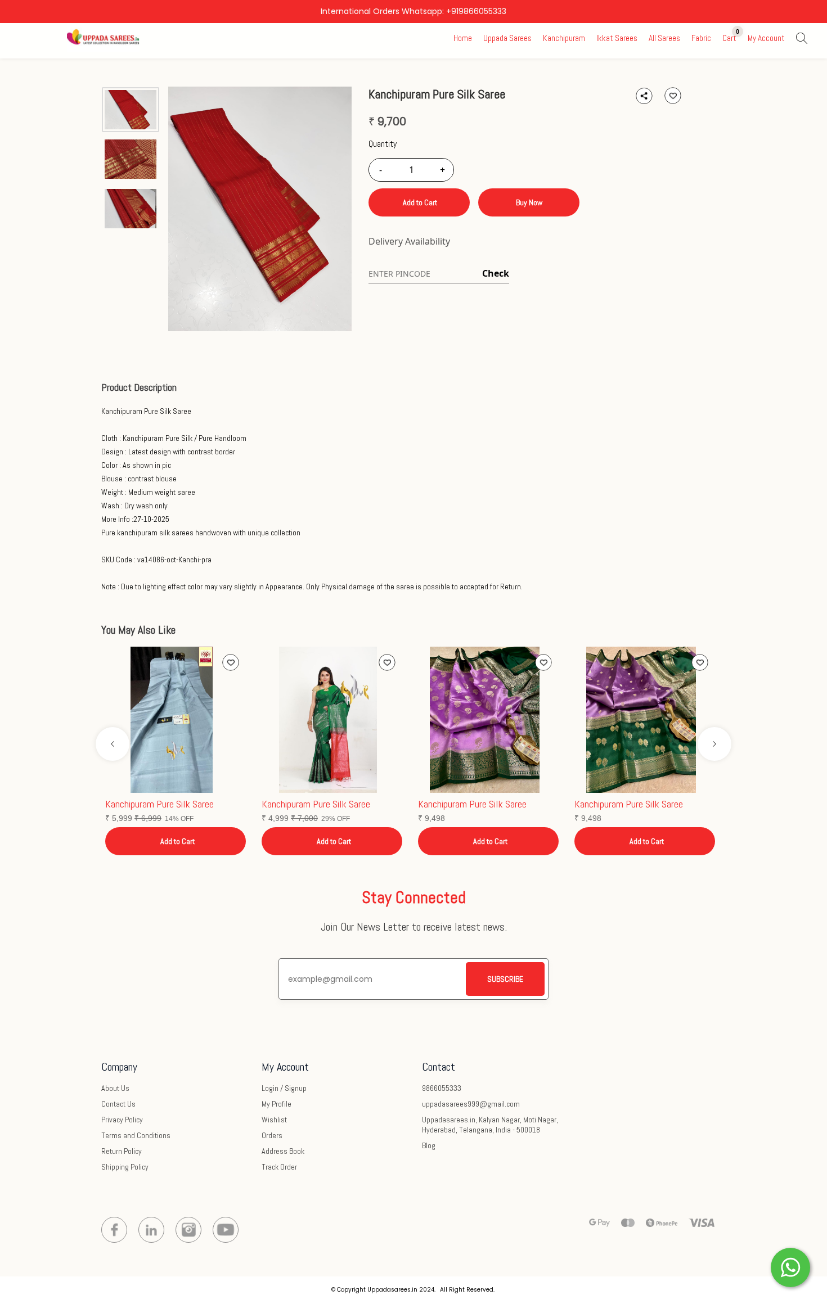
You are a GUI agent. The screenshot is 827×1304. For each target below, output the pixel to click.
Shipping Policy (125, 1167)
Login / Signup (284, 1088)
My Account (766, 38)
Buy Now (529, 202)
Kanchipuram (564, 38)
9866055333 (441, 1088)
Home (462, 38)
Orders (272, 1135)
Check (495, 273)
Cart (729, 38)
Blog (428, 1145)
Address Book (283, 1151)
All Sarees (664, 38)
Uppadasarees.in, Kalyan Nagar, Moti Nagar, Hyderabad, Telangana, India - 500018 (490, 1125)
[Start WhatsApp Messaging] (790, 1266)
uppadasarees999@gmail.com (471, 1104)
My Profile (276, 1104)
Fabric (701, 38)
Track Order (279, 1167)
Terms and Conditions (135, 1135)
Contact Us (118, 1104)
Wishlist (274, 1120)
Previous (112, 744)
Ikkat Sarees (616, 38)
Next (714, 744)
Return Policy (121, 1151)
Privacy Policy (122, 1120)
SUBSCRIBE (505, 979)
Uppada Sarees (507, 38)
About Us (115, 1088)
